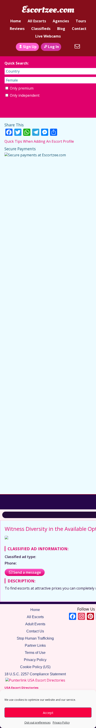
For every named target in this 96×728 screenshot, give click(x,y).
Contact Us (35, 631)
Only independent (24, 95)
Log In (53, 46)
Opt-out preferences (37, 722)
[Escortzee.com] (48, 9)
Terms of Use (35, 653)
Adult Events (35, 624)
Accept (48, 712)
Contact (79, 28)
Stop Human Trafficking (35, 638)
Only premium (21, 88)
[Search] (67, 46)
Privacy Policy (61, 722)
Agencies (61, 21)
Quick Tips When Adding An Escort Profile (39, 141)
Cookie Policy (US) (35, 667)
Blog (61, 28)
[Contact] (77, 46)
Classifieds (40, 28)
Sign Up (30, 46)
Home (15, 21)
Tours (81, 21)
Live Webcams (48, 36)
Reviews (17, 28)
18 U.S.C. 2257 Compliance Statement (35, 674)
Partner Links (35, 645)
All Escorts (37, 21)
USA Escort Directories (21, 688)
